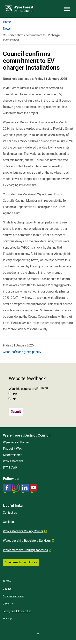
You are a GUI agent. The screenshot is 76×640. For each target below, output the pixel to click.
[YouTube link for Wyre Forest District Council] (33, 488)
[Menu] (67, 9)
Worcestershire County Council (23, 531)
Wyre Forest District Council (19, 9)
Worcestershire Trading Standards (25, 550)
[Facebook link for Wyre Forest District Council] (7, 488)
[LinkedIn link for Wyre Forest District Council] (25, 488)
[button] (38, 634)
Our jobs (8, 522)
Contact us (10, 512)
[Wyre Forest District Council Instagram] (16, 488)
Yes (15, 393)
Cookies (7, 588)
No (15, 399)
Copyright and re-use (13, 596)
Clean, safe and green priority (22, 352)
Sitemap (7, 618)
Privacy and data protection (17, 611)
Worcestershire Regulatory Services (27, 540)
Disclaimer (8, 603)
